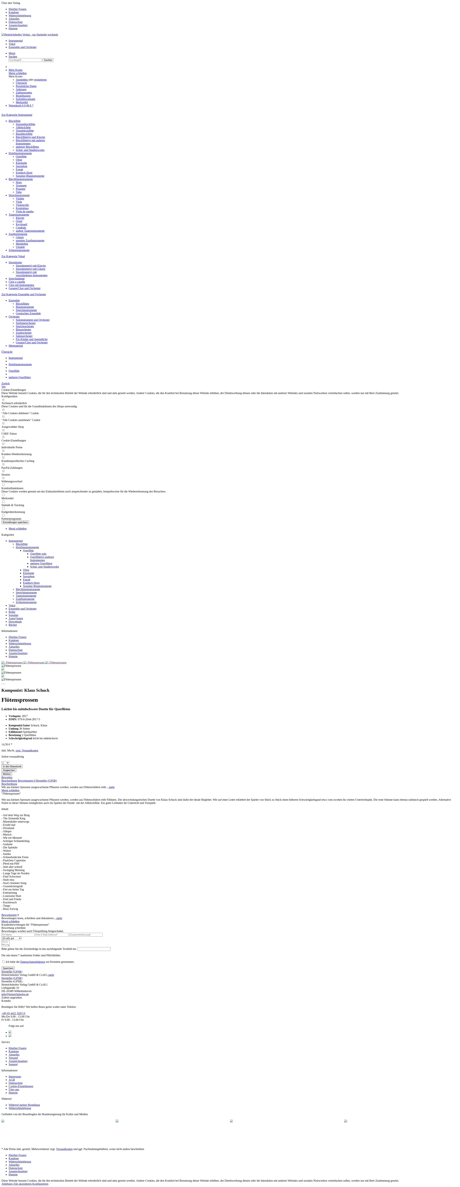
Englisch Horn (24, 172)
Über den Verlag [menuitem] (16, 15)
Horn (19, 182)
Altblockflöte (23, 127)
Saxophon (21, 166)
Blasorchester (23, 329)
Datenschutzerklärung (32, 961)
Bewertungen (26, 780)
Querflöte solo (38, 553)
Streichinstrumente (19, 195)
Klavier (20, 217)
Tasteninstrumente (19, 214)
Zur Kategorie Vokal (13, 256)
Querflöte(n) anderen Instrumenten (42, 558)
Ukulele (20, 246)
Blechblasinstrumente (21, 179)
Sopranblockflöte (25, 124)
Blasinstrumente (25, 306)
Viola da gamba (25, 211)
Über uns (14, 1089)
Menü (12, 53)
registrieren (40, 79)
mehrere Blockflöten (27, 146)
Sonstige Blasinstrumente (30, 175)
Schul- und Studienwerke (30, 150)
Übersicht (21, 82)
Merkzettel (22, 102)
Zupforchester (24, 332)
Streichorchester (25, 326)
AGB (12, 1079)
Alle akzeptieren (22, 1183)
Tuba (19, 192)
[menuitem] (234, 9)
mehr (111, 787)
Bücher (13, 624)
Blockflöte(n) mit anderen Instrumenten (30, 142)
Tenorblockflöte (25, 130)
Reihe (12, 611)
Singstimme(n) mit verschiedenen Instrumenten (31, 274)
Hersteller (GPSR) (46, 780)
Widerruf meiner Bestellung (24, 1104)
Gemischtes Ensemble (28, 313)
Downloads (15, 621)
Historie (13, 28)
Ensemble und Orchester (22, 608)
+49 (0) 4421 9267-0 (13, 1013)
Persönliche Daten (26, 86)
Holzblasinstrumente (20, 153)
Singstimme (15, 262)
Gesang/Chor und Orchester (24, 288)
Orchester (14, 316)
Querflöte (21, 156)
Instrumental (16, 540)
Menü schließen (18, 73)
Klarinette (21, 162)
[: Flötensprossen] (12, 662)
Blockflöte (14, 120)
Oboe (19, 159)
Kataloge (14, 12)
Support (13, 1064)
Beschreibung (9, 780)
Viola (19, 201)
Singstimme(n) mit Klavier (31, 265)
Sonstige (13, 615)
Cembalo (21, 227)
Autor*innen (16, 618)
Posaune (20, 188)
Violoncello (22, 204)
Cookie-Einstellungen (21, 1086)
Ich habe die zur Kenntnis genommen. (40, 961)
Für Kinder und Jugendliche (32, 339)
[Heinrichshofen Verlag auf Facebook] (10, 1032)
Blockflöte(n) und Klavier (30, 137)
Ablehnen (7, 1183)
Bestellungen (23, 95)
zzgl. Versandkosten (27, 750)
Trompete (21, 185)
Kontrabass (22, 208)
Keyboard (21, 224)
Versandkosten (64, 1149)
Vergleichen (9, 770)
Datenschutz (16, 22)
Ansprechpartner (18, 25)
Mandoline (22, 243)
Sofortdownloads (25, 99)
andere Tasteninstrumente (30, 230)
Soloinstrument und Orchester (33, 319)
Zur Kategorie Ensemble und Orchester (23, 294)
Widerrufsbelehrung (20, 15)
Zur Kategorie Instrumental (16, 114)
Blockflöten (22, 303)
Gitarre (20, 237)
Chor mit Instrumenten (21, 285)
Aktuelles (14, 18)
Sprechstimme (17, 278)
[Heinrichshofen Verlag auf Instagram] (10, 1035)
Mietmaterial (16, 345)
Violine (20, 198)
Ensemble (14, 300)
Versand (13, 1057)
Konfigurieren (40, 1183)
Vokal (12, 605)
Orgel (19, 221)
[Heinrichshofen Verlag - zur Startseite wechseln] (29, 34)
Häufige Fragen (17, 9)
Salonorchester (24, 336)
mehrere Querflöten (41, 563)
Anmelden (22, 79)
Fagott (19, 169)
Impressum (15, 1076)
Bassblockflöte (24, 133)
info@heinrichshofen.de (15, 994)
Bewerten (6, 777)
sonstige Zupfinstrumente (30, 240)
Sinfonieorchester (26, 323)
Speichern (8, 968)
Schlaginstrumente (19, 250)
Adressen (21, 89)
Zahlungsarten (24, 92)
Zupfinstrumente (18, 234)
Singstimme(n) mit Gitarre (30, 268)
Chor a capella (17, 281)
